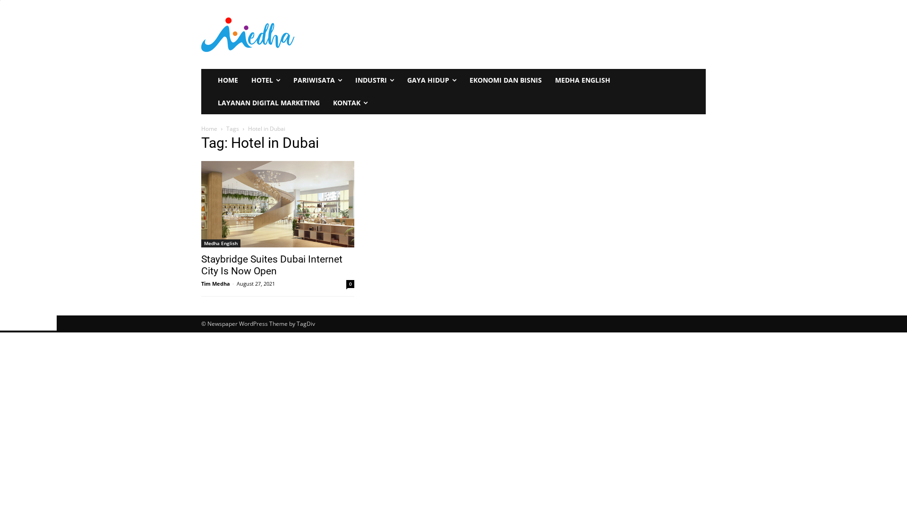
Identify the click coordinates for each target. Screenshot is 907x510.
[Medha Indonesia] (324, 34)
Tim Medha (215, 283)
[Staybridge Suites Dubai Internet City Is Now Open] (277, 204)
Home (209, 129)
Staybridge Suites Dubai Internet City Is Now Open (271, 265)
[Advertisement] (29, 179)
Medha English (221, 243)
